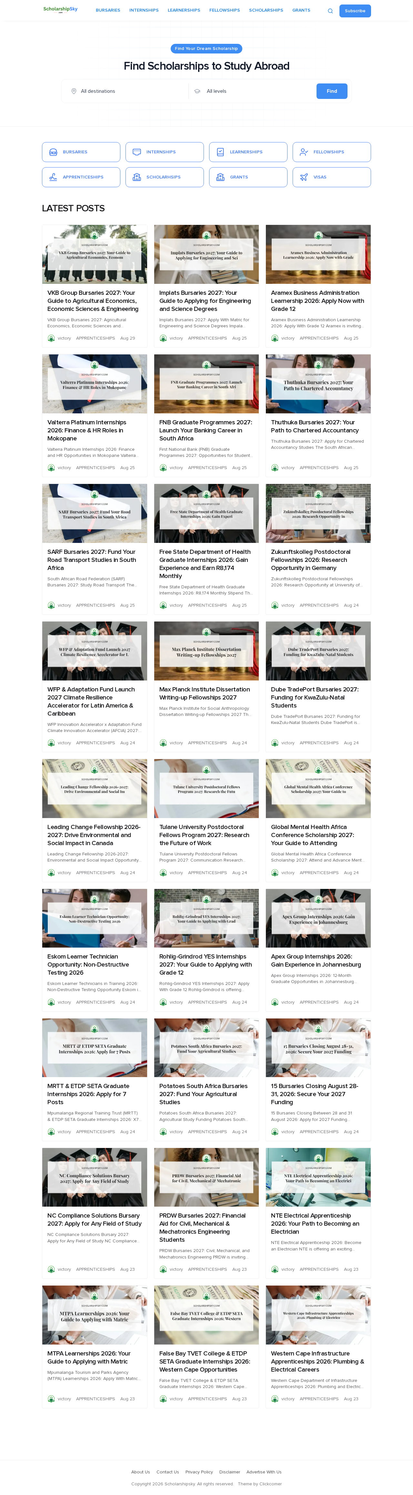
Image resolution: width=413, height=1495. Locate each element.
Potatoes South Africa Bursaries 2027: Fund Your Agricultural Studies (203, 1094)
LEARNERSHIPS (184, 10)
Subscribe (355, 11)
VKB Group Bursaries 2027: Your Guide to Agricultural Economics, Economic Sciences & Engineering (93, 301)
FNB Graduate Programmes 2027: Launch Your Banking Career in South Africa (205, 430)
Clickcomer (270, 1484)
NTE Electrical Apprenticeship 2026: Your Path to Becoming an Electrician (315, 1223)
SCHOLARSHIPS (266, 10)
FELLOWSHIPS (224, 10)
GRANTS (301, 10)
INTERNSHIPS (144, 10)
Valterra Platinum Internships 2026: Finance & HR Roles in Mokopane (86, 430)
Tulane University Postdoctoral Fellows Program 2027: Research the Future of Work (204, 835)
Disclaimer (229, 1472)
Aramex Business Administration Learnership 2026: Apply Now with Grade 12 (317, 301)
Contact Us (167, 1472)
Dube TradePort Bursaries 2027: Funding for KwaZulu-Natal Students (314, 697)
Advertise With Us (264, 1472)
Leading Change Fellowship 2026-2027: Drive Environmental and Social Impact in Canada (94, 835)
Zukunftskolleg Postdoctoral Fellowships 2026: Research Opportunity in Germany (311, 560)
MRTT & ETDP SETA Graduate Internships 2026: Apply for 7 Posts (88, 1094)
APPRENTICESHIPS (95, 338)
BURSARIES (108, 10)
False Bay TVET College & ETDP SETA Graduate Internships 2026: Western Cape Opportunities (204, 1361)
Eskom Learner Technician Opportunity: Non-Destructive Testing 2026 (88, 964)
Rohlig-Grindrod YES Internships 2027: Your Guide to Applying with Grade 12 (205, 964)
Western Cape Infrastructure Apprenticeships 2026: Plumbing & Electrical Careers (317, 1361)
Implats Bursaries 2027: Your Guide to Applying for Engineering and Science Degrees (205, 301)
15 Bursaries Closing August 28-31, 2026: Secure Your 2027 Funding (314, 1094)
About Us (140, 1472)
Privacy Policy (199, 1472)
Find (332, 91)
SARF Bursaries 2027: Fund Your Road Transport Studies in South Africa (91, 560)
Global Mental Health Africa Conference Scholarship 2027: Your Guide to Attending (312, 835)
